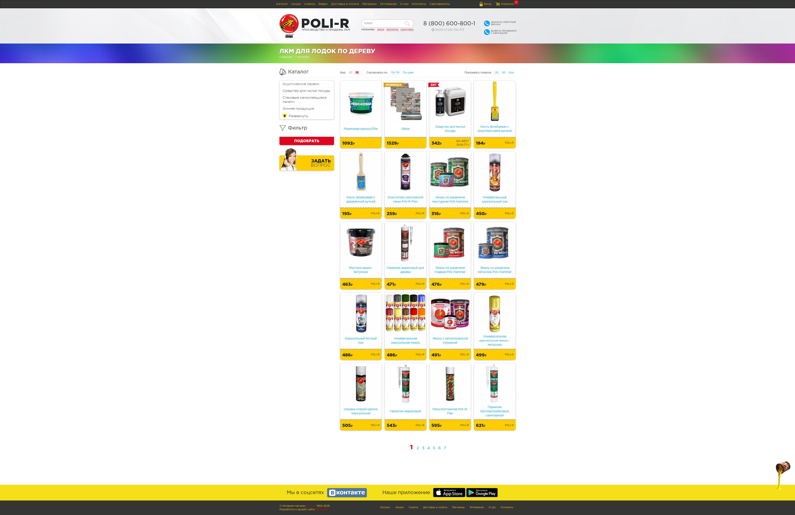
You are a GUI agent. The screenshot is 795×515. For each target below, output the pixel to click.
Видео (323, 4)
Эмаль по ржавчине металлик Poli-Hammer (495, 270)
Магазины (369, 4)
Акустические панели (301, 84)
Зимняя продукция (298, 108)
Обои (405, 129)
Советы (309, 4)
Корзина (507, 4)
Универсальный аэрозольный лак (495, 199)
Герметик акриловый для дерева (405, 270)
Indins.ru (322, 509)
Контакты (419, 4)
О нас (404, 4)
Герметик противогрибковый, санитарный (494, 411)
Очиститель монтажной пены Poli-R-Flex (405, 199)
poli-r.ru (311, 506)
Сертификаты (440, 4)
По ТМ (395, 72)
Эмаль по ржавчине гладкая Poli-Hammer (450, 270)
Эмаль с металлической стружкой (450, 340)
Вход (487, 4)
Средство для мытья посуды (306, 91)
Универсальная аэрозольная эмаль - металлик (494, 340)
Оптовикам (388, 4)
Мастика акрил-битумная (360, 270)
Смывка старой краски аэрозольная (361, 411)
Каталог (282, 4)
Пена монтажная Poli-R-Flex (450, 411)
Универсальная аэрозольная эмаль (405, 340)
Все (511, 72)
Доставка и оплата (345, 4)
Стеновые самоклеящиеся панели (304, 100)
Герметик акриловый (405, 411)
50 (503, 72)
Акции (296, 4)
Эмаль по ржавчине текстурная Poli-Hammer (450, 199)
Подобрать (306, 141)
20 (496, 72)
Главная (285, 57)
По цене (408, 72)
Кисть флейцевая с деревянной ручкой (360, 199)
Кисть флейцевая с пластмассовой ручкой (495, 129)
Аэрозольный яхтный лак (361, 340)
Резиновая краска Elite (361, 129)
